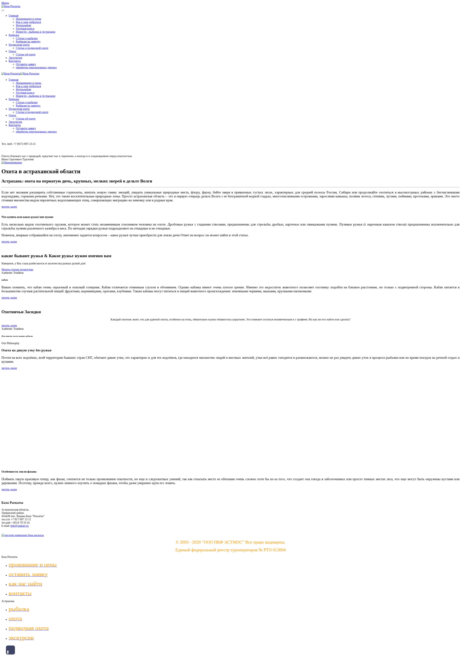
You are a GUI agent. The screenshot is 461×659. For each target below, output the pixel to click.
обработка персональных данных (36, 67)
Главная (13, 15)
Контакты (15, 60)
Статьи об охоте (25, 54)
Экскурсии (15, 57)
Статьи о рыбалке (27, 38)
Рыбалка (14, 35)
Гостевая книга (25, 28)
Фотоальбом (23, 25)
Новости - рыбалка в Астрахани (35, 31)
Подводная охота (19, 44)
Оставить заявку (26, 64)
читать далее (9, 206)
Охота (12, 51)
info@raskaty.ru (19, 525)
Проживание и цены (28, 18)
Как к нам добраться (28, 22)
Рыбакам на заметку (28, 41)
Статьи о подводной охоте (32, 48)
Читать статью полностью (17, 269)
